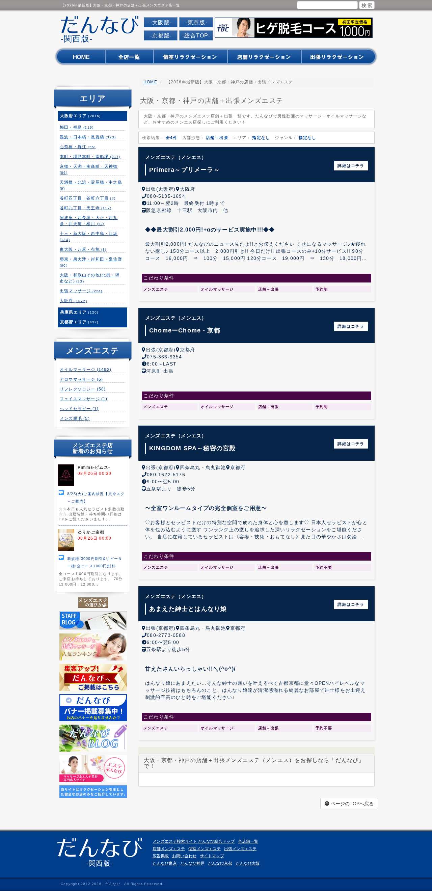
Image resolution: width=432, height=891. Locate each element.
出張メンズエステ (240, 848)
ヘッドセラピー (79, 408)
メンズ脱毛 (75, 418)
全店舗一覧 (248, 841)
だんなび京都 (220, 863)
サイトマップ (212, 856)
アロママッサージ (81, 379)
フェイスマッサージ (84, 399)
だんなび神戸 (192, 863)
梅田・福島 (76, 127)
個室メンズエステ (204, 848)
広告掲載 (161, 856)
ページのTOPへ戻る (351, 803)
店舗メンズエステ (169, 848)
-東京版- (196, 22)
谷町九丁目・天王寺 (85, 208)
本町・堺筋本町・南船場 (90, 156)
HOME (150, 82)
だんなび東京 (165, 863)
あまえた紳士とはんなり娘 (188, 608)
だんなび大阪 (248, 863)
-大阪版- (161, 22)
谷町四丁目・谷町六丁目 (87, 198)
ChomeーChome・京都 (184, 330)
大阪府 (73, 300)
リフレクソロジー (83, 389)
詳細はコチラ (351, 165)
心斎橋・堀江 (78, 146)
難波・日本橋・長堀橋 (88, 137)
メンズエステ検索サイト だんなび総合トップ (194, 841)
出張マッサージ (81, 291)
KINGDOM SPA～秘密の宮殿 (192, 448)
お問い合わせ (184, 856)
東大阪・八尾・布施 (83, 249)
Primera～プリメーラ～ (184, 169)
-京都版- (161, 35)
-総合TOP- (196, 35)
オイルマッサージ (85, 369)
